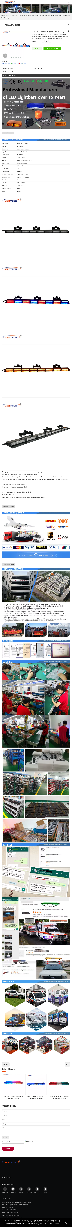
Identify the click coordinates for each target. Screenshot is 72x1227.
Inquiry (37, 48)
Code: (5, 71)
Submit (8, 1148)
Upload (5, 1137)
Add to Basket (53, 48)
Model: (5, 69)
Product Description (9, 75)
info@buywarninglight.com (14, 1218)
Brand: (36, 69)
